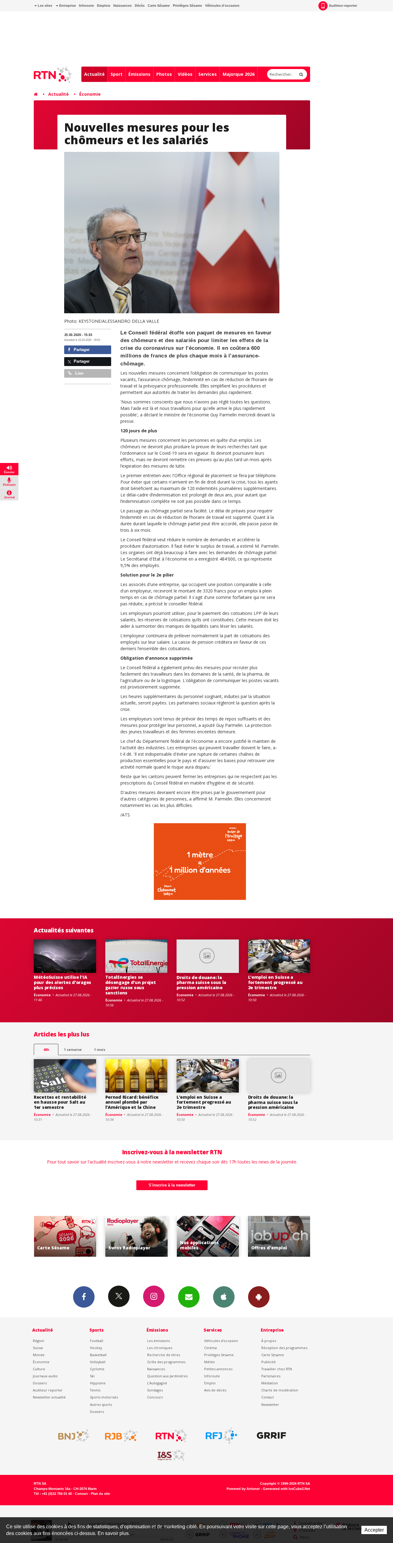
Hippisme (98, 1383)
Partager (81, 349)
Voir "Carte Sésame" (296, 1236)
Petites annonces (218, 1369)
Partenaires (270, 1376)
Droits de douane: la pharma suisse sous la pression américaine (201, 982)
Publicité (268, 1362)
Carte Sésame (159, 5)
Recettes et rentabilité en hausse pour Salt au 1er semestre (60, 1102)
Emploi (210, 1383)
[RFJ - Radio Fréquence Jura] (221, 1435)
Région (38, 1341)
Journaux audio (45, 1376)
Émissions (139, 74)
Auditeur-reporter (343, 5)
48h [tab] (46, 1049)
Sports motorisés (104, 1397)
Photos (164, 74)
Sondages (155, 1390)
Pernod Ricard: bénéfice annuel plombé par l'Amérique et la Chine (132, 1102)
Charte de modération (279, 1390)
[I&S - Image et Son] (171, 1455)
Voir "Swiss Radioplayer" (81, 1236)
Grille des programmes (166, 1362)
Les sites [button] (44, 5)
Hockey (96, 1348)
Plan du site (100, 1493)
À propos (268, 1341)
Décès (140, 5)
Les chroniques (159, 1348)
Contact (267, 1397)
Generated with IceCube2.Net (286, 1489)
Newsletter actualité (49, 1397)
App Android (259, 1297)
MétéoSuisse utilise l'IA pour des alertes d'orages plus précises (62, 982)
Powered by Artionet (243, 1489)
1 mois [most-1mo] (99, 1049)
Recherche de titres (163, 1355)
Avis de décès (215, 1390)
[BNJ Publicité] (71, 1435)
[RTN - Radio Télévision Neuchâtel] (171, 1435)
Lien (79, 373)
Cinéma (210, 1348)
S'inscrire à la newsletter (172, 1185)
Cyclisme (97, 1369)
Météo (209, 1362)
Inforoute (86, 5)
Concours (155, 1397)
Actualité (94, 74)
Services (207, 74)
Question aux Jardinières (167, 1376)
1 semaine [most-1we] (73, 1049)
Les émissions (158, 1341)
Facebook (84, 1297)
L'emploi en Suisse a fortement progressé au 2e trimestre (275, 982)
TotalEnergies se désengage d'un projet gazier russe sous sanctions (130, 984)
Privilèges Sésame (187, 5)
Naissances (122, 5)
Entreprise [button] (67, 5)
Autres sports (101, 1404)
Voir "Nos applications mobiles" (153, 1236)
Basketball (98, 1355)
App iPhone (224, 1297)
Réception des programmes (284, 1348)
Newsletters (189, 1297)
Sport (117, 74)
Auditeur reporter (48, 1390)
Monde (39, 1355)
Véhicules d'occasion (222, 5)
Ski (92, 1376)
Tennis (95, 1390)
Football (96, 1341)
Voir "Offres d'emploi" (224, 1236)
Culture (39, 1369)
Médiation (269, 1383)
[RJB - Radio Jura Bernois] (121, 1435)
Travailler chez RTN (276, 1369)
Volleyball (97, 1362)
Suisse (38, 1348)
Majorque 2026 (239, 74)
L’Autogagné (157, 1383)
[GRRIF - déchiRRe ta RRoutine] (271, 1435)
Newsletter (270, 1404)
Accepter (374, 1530)
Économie (90, 94)
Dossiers (40, 1383)
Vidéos (185, 74)
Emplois (103, 5)
